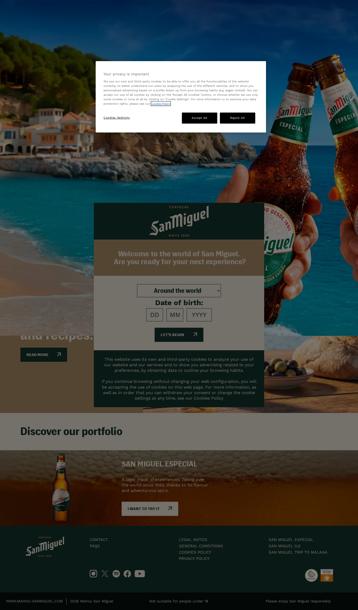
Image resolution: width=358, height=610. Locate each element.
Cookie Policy (160, 103)
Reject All (237, 118)
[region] (181, 97)
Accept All (199, 118)
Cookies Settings (117, 117)
